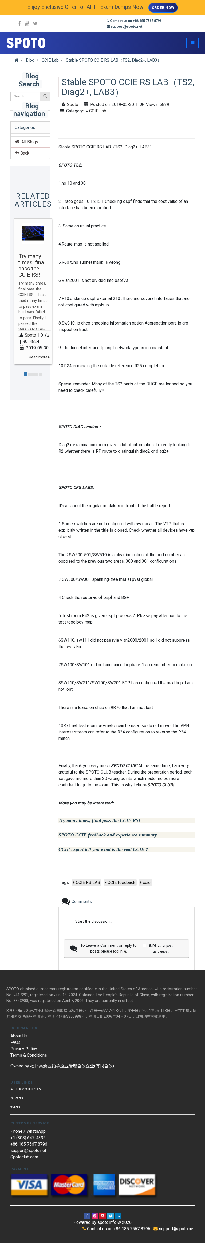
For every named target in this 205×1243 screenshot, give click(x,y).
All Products (25, 1089)
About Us (18, 1036)
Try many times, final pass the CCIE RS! (32, 265)
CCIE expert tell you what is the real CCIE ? (103, 849)
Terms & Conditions (28, 1055)
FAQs (15, 1042)
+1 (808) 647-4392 (28, 1137)
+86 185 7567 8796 (28, 1144)
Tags (15, 1107)
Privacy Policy (23, 1048)
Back (24, 153)
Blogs (17, 1098)
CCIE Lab (97, 110)
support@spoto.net (28, 1150)
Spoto (30, 335)
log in (118, 951)
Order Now (163, 8)
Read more (38, 357)
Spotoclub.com (24, 1156)
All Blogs (28, 141)
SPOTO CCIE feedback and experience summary (107, 835)
